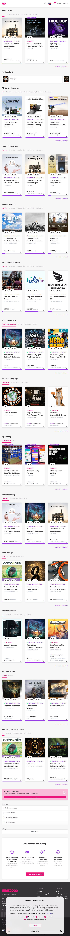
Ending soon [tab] (39, 150)
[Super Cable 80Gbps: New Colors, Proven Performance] (58, 571)
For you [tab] (4, 150)
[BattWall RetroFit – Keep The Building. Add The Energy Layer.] (12, 454)
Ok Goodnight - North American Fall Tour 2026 (34, 240)
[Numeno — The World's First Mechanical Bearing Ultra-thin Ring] (35, 571)
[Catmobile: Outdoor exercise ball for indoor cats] (12, 571)
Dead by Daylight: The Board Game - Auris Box (34, 357)
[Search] (45, 3)
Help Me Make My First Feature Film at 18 (35, 415)
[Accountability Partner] (35, 454)
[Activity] (54, 3)
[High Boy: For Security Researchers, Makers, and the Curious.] (58, 28)
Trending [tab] (5, 498)
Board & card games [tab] (9, 324)
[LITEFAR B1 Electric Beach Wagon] (12, 28)
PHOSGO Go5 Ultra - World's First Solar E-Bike (34, 46)
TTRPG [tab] (19, 324)
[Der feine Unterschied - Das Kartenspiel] (58, 396)
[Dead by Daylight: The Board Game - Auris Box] (35, 338)
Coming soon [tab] (6, 440)
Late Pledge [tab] (30, 150)
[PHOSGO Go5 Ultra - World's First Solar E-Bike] (35, 28)
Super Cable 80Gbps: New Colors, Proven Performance (58, 589)
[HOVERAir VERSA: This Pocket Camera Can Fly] (12, 164)
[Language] (49, 4)
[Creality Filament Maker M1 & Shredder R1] (12, 106)
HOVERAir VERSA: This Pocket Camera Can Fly (12, 182)
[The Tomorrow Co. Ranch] (12, 280)
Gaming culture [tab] (47, 92)
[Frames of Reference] (58, 222)
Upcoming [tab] (12, 150)
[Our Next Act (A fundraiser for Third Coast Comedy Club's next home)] (12, 222)
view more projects (61, 66)
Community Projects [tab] (35, 92)
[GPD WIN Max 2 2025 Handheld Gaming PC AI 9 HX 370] (35, 106)
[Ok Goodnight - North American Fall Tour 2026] (35, 222)
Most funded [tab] (14, 498)
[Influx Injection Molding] (58, 454)
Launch (34, 797)
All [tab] (3, 14)
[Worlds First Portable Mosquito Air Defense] (58, 106)
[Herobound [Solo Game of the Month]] (58, 338)
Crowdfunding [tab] (21, 150)
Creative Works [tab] (23, 14)
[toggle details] (21, 63)
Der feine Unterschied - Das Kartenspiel (57, 415)
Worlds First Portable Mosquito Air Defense (57, 124)
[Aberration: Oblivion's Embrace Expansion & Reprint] (12, 338)
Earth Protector (10, 413)
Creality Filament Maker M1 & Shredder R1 (11, 124)
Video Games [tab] (27, 324)
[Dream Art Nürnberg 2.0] (58, 280)
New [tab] (14, 440)
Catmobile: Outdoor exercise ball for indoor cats (11, 589)
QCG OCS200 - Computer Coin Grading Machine (56, 182)
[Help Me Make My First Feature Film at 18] (35, 396)
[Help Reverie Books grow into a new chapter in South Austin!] (35, 280)
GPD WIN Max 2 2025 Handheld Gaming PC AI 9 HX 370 (35, 124)
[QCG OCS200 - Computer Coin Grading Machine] (58, 164)
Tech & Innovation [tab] (11, 14)
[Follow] (5, 406)
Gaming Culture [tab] (33, 14)
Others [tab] (35, 324)
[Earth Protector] (12, 396)
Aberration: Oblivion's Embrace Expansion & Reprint (12, 357)
